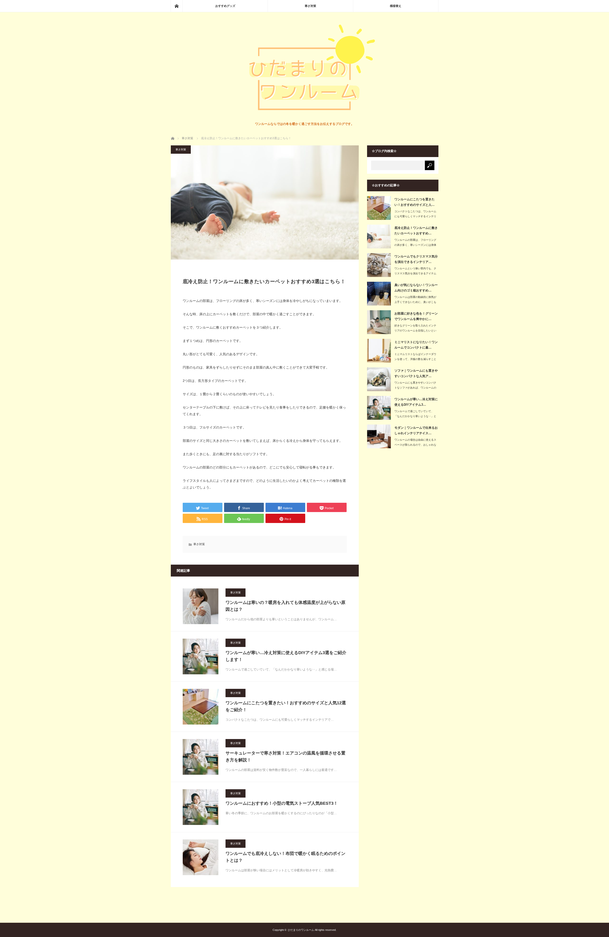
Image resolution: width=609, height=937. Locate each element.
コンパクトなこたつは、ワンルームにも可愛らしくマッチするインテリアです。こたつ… (415, 216)
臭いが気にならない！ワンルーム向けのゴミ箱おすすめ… (416, 287)
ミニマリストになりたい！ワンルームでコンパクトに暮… (416, 344)
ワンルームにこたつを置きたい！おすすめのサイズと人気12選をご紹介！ (286, 706)
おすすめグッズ (225, 6)
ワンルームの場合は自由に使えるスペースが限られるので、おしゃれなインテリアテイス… (415, 444)
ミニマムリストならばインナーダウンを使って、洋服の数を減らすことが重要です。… (415, 359)
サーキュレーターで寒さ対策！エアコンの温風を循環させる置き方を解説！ (285, 756)
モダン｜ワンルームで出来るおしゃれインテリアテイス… (416, 430)
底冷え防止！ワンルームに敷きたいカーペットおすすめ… (416, 230)
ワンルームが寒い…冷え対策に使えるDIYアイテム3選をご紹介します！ (286, 656)
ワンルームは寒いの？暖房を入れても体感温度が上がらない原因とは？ (285, 606)
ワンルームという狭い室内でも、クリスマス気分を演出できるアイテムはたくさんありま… (415, 273)
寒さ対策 (310, 6)
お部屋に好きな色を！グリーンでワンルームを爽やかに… (416, 316)
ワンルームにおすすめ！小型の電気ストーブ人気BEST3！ (282, 803)
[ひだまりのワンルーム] (304, 117)
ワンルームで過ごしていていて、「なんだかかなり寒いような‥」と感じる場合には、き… (415, 416)
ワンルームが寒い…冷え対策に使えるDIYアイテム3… (416, 401)
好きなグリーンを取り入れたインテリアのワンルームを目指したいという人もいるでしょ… (415, 330)
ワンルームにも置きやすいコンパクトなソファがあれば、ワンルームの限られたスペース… (415, 387)
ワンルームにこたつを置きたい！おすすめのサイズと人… (414, 202)
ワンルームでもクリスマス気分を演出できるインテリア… (416, 259)
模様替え (395, 6)
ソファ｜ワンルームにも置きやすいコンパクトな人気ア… (416, 373)
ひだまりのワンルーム (301, 929)
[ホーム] (176, 6)
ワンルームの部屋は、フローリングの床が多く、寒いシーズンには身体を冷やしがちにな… (415, 244)
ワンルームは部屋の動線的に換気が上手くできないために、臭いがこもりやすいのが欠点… (415, 302)
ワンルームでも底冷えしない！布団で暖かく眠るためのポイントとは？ (285, 857)
